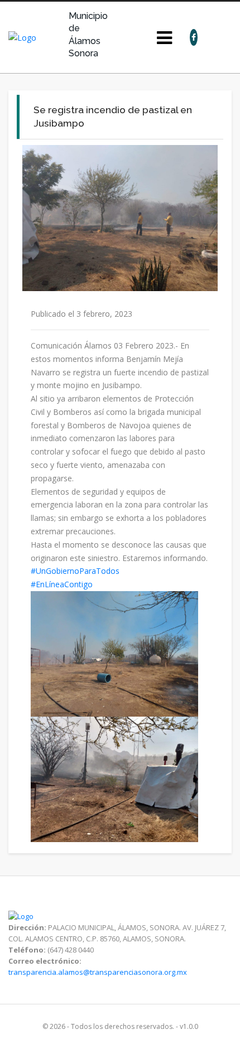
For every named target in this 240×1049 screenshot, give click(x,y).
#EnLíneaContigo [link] (62, 584)
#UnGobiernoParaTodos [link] (75, 570)
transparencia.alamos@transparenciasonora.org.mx (97, 972)
